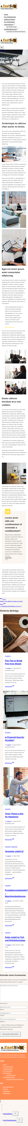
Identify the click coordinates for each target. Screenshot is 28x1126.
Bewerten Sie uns (8, 1087)
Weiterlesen (9, 686)
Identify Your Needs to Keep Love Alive (11, 600)
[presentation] (15, 633)
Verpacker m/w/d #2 (14, 851)
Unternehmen (7, 1073)
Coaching (3, 50)
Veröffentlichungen (9, 1077)
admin (4, 69)
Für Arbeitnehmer (8, 1066)
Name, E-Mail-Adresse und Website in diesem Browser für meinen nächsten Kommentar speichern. (12, 1027)
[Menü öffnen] (2, 48)
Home (5, 1064)
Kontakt (5, 1089)
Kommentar (4, 1003)
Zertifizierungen (11, 1075)
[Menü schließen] (0, 1101)
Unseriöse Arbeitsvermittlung (15, 31)
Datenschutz (7, 1093)
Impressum (6, 1091)
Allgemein (14, 847)
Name (2, 1009)
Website (2, 1021)
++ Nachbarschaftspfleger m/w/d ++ (11, 605)
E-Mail (2, 1015)
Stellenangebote (8, 1069)
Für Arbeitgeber (7, 1071)
